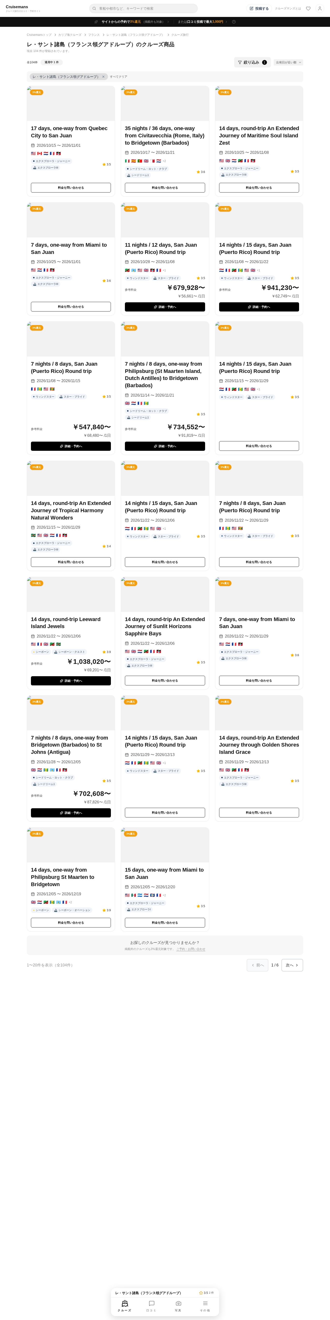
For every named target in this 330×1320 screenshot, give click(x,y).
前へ (260, 965)
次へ (290, 965)
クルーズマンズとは (288, 8)
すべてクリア (118, 76)
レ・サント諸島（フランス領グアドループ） (136, 35)
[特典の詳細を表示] (234, 22)
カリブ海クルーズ (69, 35)
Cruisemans (17, 7)
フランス (94, 35)
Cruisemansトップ (39, 35)
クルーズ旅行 (180, 35)
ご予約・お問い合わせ (190, 949)
